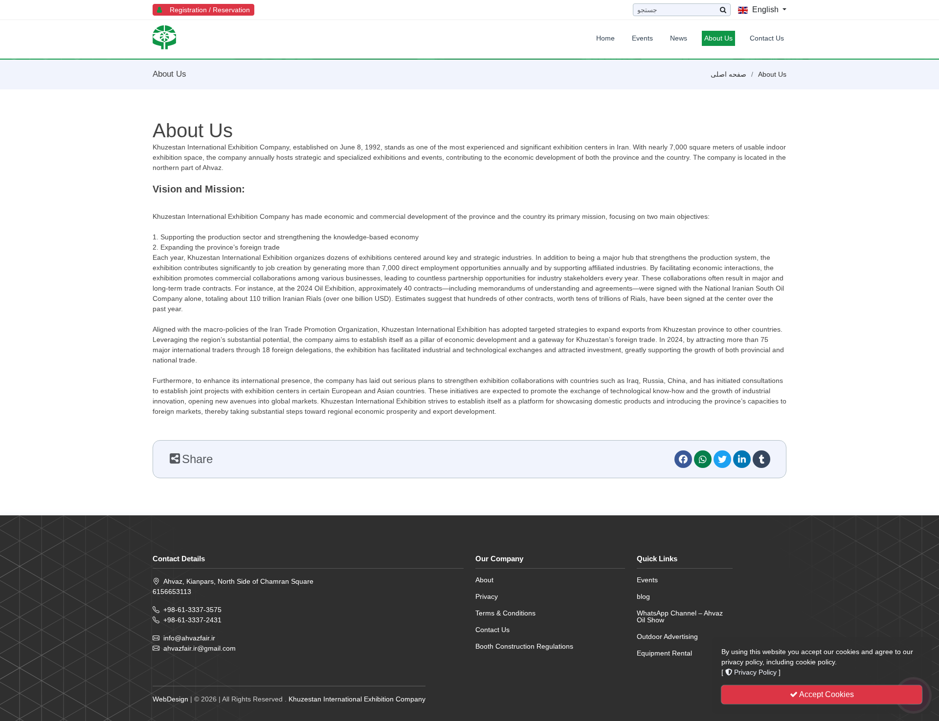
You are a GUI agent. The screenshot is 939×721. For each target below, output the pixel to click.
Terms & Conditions (505, 613)
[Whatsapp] (703, 459)
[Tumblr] (761, 459)
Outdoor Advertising (667, 636)
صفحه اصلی (728, 74)
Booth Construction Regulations (524, 646)
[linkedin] (742, 459)
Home (605, 38)
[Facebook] (683, 459)
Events (642, 38)
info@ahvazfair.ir (189, 638)
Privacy (486, 596)
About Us (718, 38)
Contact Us (767, 38)
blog (643, 596)
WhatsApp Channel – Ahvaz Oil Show (680, 616)
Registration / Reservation (207, 10)
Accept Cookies (826, 694)
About (484, 579)
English (765, 9)
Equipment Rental (664, 653)
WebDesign (170, 699)
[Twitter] (722, 459)
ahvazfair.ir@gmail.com (199, 648)
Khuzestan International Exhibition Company (357, 699)
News (678, 38)
